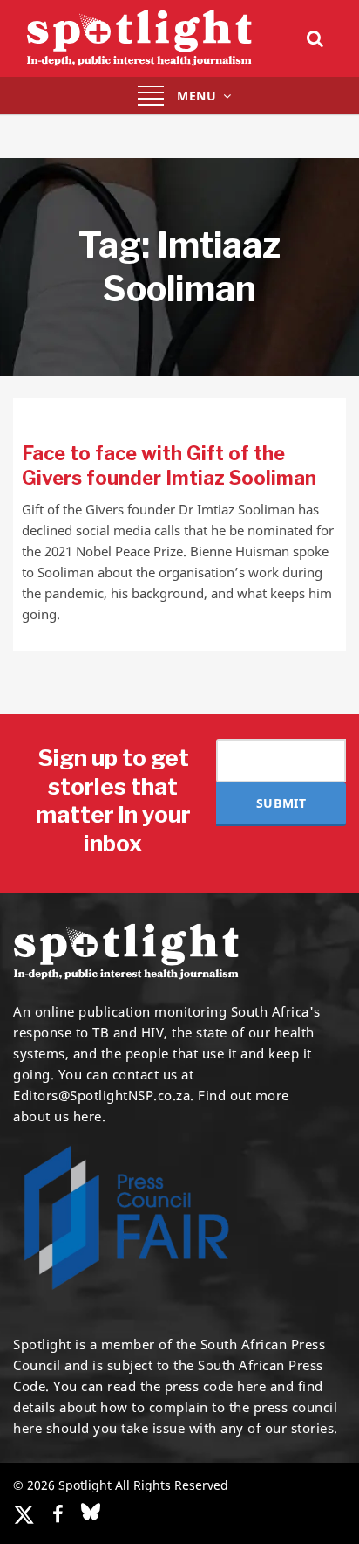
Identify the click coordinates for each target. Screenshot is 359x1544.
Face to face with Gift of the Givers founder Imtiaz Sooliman (169, 465)
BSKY (90, 1511)
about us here (57, 1116)
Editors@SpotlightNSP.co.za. (103, 1095)
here (251, 1386)
